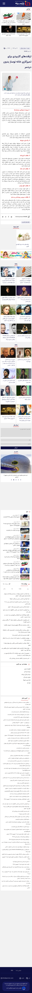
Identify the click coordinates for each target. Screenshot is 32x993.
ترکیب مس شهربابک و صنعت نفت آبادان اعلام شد (18, 714)
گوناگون (28, 9)
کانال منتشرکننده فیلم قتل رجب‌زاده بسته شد (19, 794)
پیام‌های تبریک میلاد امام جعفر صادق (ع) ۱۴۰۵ (19, 839)
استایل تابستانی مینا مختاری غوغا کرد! (24, 360)
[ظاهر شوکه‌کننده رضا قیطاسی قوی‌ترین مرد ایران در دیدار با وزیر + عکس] (24, 570)
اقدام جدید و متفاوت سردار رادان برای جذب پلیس (18, 738)
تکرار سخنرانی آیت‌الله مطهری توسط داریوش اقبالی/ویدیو (8, 299)
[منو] (4, 4)
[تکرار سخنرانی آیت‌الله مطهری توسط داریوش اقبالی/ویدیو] (8, 291)
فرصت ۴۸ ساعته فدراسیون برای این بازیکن (20, 733)
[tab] (20, 479)
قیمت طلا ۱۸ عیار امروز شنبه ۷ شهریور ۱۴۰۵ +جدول (23, 34)
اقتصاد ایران (27, 669)
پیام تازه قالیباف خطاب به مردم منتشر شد (20, 712)
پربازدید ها (24, 584)
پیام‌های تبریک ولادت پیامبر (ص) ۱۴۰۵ (12, 558)
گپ (29, 978)
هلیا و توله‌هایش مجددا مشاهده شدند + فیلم (19, 796)
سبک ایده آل (27, 672)
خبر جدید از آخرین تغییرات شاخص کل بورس (19, 780)
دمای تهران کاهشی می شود (23, 783)
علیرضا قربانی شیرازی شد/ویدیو (22, 819)
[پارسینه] (21, 3)
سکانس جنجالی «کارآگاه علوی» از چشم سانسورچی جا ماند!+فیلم (15, 854)
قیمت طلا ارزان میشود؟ (24, 814)
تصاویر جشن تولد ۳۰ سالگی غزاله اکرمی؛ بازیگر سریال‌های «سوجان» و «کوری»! (8, 399)
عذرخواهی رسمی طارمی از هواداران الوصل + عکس (12, 544)
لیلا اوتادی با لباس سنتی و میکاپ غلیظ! (24, 398)
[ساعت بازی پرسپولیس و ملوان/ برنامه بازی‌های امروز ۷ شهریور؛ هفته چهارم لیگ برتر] (24, 577)
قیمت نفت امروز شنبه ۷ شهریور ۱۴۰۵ (21, 864)
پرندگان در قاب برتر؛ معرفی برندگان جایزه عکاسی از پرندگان (17, 817)
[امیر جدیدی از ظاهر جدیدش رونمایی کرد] (23, 329)
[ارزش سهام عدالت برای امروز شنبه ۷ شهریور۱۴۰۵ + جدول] (24, 524)
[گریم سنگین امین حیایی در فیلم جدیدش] (8, 373)
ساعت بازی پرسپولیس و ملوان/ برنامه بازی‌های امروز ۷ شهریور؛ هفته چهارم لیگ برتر (11, 578)
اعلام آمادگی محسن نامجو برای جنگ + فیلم (8, 34)
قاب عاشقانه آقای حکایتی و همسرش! (24, 381)
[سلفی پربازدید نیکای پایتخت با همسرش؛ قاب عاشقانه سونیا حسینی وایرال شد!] (23, 410)
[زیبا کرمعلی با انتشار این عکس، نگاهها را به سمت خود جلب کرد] (23, 310)
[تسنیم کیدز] (16, 255)
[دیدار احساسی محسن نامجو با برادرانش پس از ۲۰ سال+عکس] (23, 291)
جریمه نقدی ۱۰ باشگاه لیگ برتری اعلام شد (20, 827)
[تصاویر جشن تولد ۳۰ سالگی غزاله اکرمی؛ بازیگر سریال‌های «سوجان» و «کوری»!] (8, 390)
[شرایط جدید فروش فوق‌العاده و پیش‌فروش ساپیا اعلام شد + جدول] (23, 16)
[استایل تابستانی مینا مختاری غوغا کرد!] (23, 353)
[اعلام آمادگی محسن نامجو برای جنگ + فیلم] (8, 29)
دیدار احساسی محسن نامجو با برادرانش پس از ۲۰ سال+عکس (24, 299)
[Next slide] (29, 464)
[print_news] (11, 217)
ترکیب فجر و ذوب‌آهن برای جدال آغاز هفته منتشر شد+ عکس (16, 720)
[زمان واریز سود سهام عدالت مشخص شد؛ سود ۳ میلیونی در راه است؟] (8, 16)
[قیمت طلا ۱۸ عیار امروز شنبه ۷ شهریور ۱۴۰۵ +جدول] (23, 29)
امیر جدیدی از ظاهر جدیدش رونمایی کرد (23, 337)
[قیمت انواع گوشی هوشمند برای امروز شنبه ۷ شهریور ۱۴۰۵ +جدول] (24, 550)
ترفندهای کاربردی (25, 222)
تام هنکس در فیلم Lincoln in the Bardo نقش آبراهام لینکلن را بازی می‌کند (9, 337)
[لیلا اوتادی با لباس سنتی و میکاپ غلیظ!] (23, 390)
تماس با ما (18, 971)
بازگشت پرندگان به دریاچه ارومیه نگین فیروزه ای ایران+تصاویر (16, 786)
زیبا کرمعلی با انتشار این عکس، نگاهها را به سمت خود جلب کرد (24, 318)
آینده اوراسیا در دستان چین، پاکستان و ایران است (18, 761)
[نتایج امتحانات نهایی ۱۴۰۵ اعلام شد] (24, 517)
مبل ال (28, 683)
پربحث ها (5, 584)
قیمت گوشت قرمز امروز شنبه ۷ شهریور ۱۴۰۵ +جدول (18, 834)
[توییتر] (3, 217)
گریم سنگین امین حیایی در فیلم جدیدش (9, 381)
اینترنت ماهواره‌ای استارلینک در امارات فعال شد (19, 730)
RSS (12, 971)
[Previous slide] (2, 464)
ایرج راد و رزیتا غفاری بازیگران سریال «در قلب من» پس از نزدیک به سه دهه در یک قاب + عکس (8, 362)
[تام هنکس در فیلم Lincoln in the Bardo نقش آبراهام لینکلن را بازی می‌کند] (8, 329)
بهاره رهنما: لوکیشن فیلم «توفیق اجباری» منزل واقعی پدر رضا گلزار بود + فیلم (9, 318)
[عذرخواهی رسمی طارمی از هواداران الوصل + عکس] (24, 544)
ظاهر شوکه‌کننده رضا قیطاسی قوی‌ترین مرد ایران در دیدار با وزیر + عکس (12, 571)
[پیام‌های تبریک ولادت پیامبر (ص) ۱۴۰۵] (24, 557)
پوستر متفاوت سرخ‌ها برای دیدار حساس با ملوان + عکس (17, 847)
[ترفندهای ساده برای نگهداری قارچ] (23, 236)
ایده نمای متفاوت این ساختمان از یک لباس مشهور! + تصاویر (15, 476)
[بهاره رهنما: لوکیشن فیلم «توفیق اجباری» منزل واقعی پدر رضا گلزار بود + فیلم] (8, 310)
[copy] (29, 216)
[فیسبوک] (9, 217)
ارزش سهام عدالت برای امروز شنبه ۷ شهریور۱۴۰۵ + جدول (11, 524)
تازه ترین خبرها (26, 680)
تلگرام (23, 978)
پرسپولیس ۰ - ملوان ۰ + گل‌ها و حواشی (20, 722)
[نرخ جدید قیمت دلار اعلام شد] (24, 531)
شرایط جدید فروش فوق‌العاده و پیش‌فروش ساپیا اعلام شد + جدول (23, 22)
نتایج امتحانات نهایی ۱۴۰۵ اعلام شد (11, 517)
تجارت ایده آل (27, 677)
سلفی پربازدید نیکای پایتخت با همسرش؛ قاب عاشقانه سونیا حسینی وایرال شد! (24, 418)
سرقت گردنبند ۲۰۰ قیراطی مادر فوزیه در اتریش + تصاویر (17, 788)
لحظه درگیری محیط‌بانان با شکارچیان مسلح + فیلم (18, 741)
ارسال (16, 448)
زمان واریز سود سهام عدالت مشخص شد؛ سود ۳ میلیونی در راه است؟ (8, 22)
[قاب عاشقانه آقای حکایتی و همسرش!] (23, 373)
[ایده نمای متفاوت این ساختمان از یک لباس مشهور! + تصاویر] (16, 463)
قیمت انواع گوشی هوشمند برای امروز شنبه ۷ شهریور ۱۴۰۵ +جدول (11, 551)
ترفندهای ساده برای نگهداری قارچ (22, 245)
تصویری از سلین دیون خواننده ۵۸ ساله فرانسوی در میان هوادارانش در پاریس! (8, 280)
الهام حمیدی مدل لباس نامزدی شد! (20, 635)
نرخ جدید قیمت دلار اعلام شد (13, 530)
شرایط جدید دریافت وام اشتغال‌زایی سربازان (19, 755)
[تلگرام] (6, 217)
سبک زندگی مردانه (26, 675)
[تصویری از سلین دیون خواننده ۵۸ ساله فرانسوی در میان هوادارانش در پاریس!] (8, 272)
